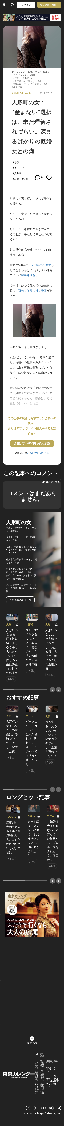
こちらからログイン (38, 452)
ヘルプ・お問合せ (36, 1064)
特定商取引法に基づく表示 (42, 1088)
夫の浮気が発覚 (41, 265)
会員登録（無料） (49, 4)
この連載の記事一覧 (20, 600)
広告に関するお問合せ (36, 1075)
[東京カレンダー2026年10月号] (32, 914)
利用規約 (42, 1055)
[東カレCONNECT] (32, 17)
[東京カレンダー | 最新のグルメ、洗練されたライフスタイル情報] (4, 4)
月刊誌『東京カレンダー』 (52, 1061)
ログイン (26, 5)
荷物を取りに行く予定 (32, 290)
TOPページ (36, 1055)
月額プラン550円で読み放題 (32, 443)
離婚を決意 (28, 275)
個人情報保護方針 (42, 1063)
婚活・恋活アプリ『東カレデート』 (52, 1069)
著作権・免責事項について (42, 1075)
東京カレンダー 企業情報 (37, 1088)
